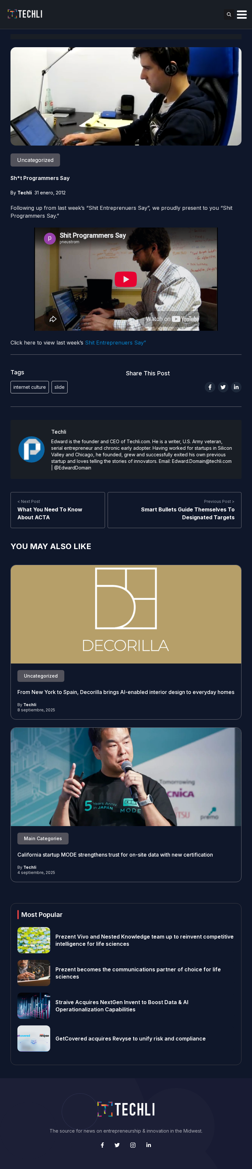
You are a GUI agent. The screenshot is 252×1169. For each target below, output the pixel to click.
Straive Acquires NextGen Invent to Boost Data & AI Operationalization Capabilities (121, 1006)
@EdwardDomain (72, 467)
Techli (24, 192)
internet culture (29, 387)
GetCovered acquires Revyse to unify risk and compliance (130, 1038)
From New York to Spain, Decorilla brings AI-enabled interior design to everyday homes (125, 692)
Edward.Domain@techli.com (202, 461)
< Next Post (28, 501)
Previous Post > (219, 501)
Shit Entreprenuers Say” (115, 342)
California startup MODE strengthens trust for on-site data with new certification (115, 854)
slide (59, 387)
